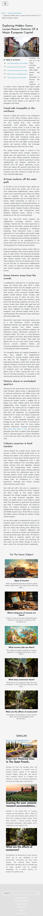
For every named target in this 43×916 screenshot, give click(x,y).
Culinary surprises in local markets (16, 78)
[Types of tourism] (21, 568)
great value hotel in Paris (17, 429)
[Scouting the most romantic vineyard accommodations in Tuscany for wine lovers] (21, 792)
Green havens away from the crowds (17, 70)
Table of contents (13, 59)
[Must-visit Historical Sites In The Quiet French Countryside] (21, 748)
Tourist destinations (14, 13)
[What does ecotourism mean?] (21, 667)
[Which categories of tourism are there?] (21, 601)
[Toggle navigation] (5, 4)
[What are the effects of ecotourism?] (21, 699)
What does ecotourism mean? (21, 680)
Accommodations (21, 898)
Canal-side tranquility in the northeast (17, 63)
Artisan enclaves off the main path (16, 67)
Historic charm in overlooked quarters (17, 74)
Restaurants (21, 907)
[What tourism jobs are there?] (21, 635)
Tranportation (21, 904)
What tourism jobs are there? (21, 647)
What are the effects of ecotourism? (21, 712)
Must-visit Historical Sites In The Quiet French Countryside (20, 762)
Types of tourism (21, 581)
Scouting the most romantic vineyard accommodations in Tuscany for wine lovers (21, 806)
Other (21, 910)
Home (3, 13)
